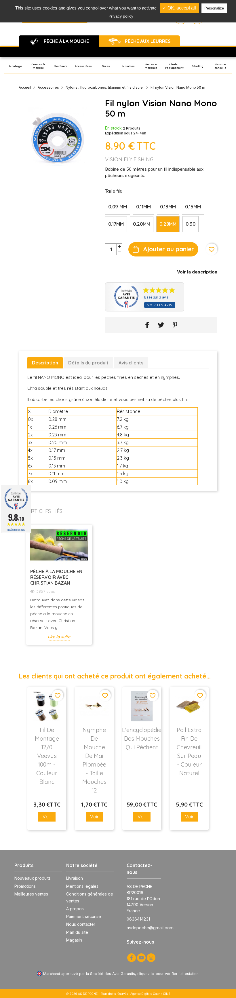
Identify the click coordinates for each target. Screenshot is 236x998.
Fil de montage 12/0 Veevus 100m (47, 755)
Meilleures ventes (31, 893)
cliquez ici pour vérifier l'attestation (168, 974)
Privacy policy (121, 16)
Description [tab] (45, 363)
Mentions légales (82, 886)
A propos (75, 908)
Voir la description (197, 272)
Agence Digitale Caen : (146, 993)
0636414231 (138, 919)
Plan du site (77, 932)
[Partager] (147, 325)
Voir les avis (159, 305)
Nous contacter (80, 924)
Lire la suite (59, 636)
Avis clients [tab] (131, 363)
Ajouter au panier (168, 249)
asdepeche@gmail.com (150, 927)
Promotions (25, 886)
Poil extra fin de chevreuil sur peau (189, 751)
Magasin (74, 940)
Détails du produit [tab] (88, 363)
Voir (47, 817)
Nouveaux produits (32, 878)
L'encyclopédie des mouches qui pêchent (141, 738)
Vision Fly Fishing (129, 159)
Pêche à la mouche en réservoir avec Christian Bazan (56, 577)
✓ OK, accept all (179, 7)
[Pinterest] (175, 325)
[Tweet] (160, 325)
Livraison (74, 878)
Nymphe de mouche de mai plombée (94, 760)
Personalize (214, 8)
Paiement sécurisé (83, 916)
